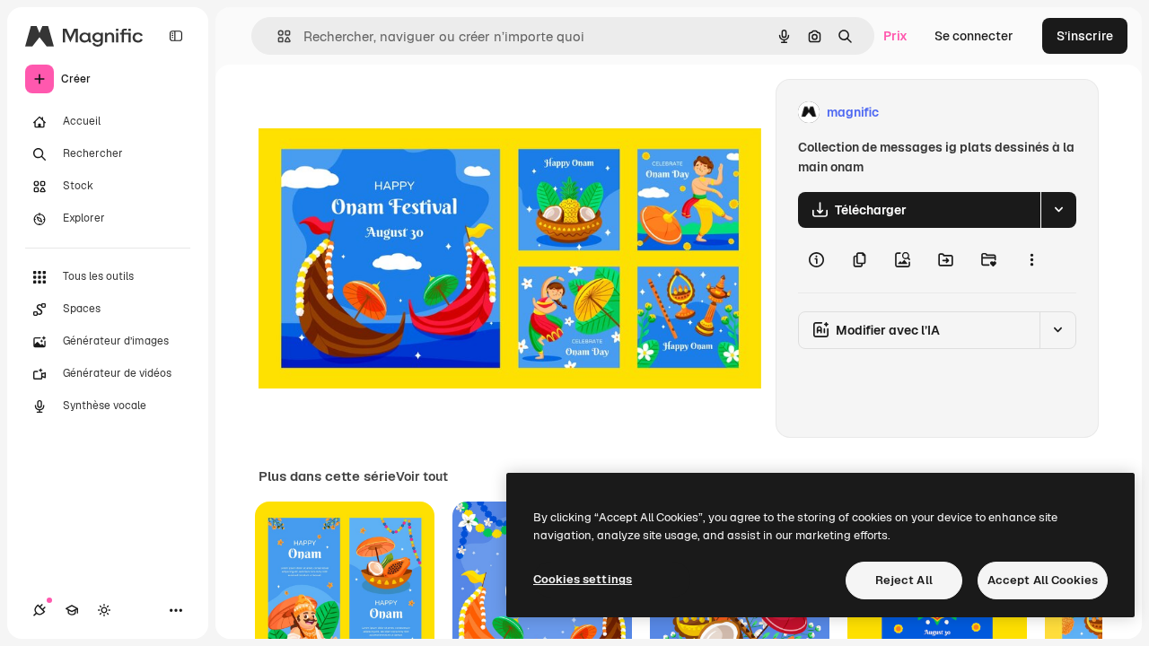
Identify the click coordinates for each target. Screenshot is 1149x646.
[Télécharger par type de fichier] (1058, 210)
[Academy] (71, 610)
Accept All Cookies (1042, 580)
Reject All (904, 580)
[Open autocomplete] (277, 36)
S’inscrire (1085, 36)
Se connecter (973, 36)
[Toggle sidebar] (176, 36)
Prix (895, 36)
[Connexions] (39, 610)
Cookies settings (582, 579)
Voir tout (422, 476)
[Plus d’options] (1031, 260)
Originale (377, 112)
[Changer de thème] (104, 610)
